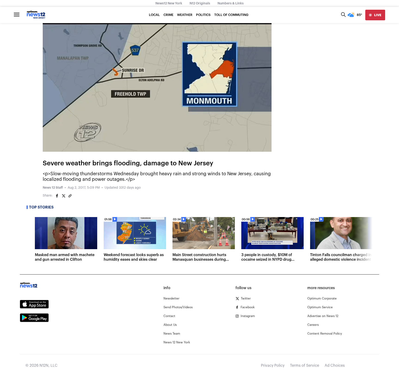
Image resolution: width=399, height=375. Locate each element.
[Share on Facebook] (57, 196)
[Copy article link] (70, 196)
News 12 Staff (53, 187)
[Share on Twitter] (63, 196)
